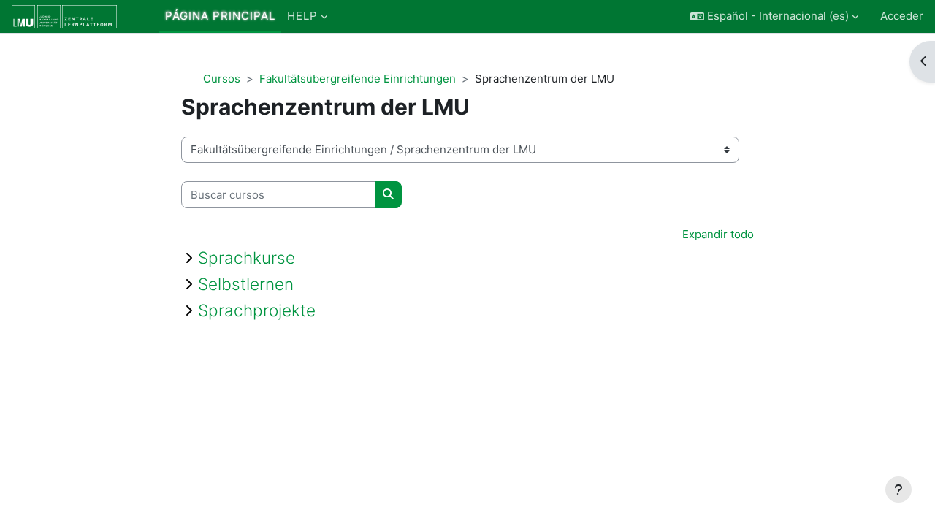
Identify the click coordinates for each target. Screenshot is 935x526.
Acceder (901, 16)
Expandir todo (718, 234)
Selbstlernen (246, 284)
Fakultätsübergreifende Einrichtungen (357, 78)
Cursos (221, 78)
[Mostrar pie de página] (898, 489)
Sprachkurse (246, 257)
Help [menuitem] (302, 16)
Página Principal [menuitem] (220, 16)
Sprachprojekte (257, 310)
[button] (774, 16)
